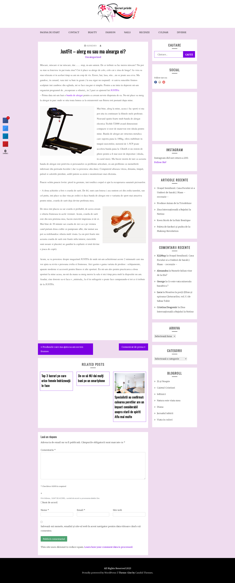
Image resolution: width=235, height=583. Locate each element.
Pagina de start (50, 32)
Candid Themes (144, 572)
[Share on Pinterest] (5, 146)
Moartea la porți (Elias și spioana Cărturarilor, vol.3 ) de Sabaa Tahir (174, 296)
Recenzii (144, 32)
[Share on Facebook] (5, 122)
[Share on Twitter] (5, 130)
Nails (127, 32)
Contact (73, 32)
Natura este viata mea (168, 400)
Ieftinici (161, 394)
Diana (160, 407)
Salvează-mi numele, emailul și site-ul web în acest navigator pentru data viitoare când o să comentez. (91, 528)
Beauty (92, 32)
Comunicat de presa (132, 347)
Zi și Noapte (163, 381)
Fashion (110, 32)
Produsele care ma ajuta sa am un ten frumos (62, 349)
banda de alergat (75, 95)
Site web (117, 510)
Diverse (181, 32)
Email (81, 510)
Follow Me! (160, 162)
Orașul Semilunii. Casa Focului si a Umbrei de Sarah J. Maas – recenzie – (176, 192)
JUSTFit (115, 90)
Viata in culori (165, 419)
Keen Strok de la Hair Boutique (174, 220)
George (161, 281)
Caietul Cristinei (166, 387)
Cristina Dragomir (167, 307)
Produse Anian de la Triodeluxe (174, 203)
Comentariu (48, 450)
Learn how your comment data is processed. (108, 547)
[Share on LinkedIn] (5, 138)
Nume (45, 510)
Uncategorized (93, 57)
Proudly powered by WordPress (99, 572)
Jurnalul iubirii (165, 413)
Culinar (163, 32)
